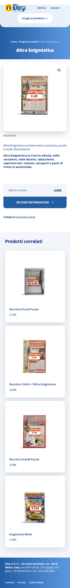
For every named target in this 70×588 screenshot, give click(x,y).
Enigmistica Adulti (29, 41)
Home (14, 41)
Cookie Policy (36, 582)
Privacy (22, 582)
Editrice (42, 7)
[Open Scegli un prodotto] (47, 18)
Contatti (54, 7)
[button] (59, 70)
